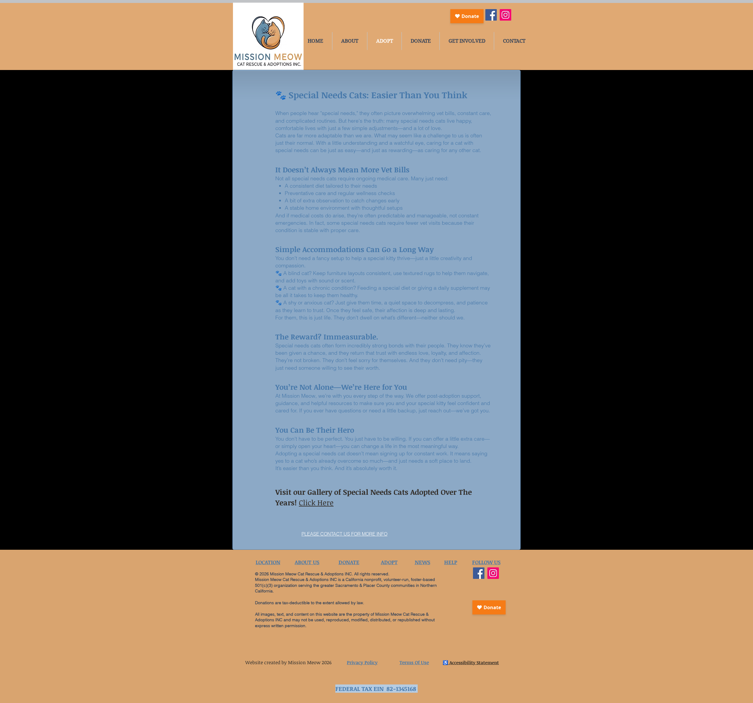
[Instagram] (505, 15)
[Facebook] (491, 15)
